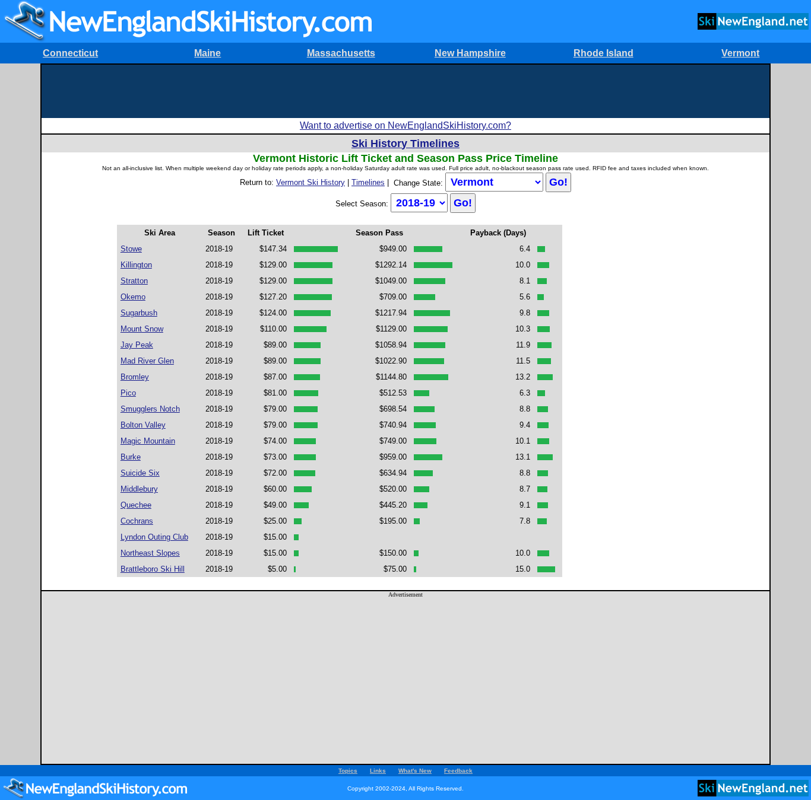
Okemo (133, 296)
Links (378, 770)
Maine (207, 53)
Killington (136, 264)
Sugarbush (139, 312)
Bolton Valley (143, 424)
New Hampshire (470, 53)
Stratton (134, 280)
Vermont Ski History (310, 182)
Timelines (368, 182)
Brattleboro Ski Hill (153, 569)
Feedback (458, 770)
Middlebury (139, 489)
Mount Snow (142, 328)
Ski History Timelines (405, 143)
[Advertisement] (405, 91)
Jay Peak (137, 344)
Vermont (740, 53)
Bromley (135, 376)
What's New (415, 770)
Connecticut (70, 53)
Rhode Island (603, 53)
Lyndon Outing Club (154, 537)
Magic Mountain (148, 440)
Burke (131, 456)
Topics (347, 770)
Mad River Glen (147, 360)
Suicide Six (140, 472)
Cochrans (137, 521)
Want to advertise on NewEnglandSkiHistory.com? (405, 125)
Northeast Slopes (150, 553)
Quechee (136, 505)
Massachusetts (341, 53)
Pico (128, 392)
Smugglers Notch (150, 408)
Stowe (131, 248)
